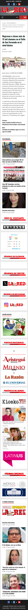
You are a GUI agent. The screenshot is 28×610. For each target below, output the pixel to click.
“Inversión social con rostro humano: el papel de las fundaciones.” (13, 568)
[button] (2, 17)
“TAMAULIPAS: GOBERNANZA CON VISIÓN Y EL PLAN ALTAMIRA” (14, 593)
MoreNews (14, 608)
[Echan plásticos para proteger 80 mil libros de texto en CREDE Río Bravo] (14, 150)
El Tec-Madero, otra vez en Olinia (11, 545)
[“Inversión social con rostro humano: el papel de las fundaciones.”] (14, 557)
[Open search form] (17, 17)
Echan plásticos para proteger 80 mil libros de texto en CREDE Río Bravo (12, 161)
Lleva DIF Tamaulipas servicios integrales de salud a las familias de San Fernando (13, 186)
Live (25, 17)
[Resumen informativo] (14, 200)
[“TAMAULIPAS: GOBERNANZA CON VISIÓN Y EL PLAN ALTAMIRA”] (14, 581)
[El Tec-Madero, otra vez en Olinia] (14, 535)
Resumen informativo (8, 210)
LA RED (4, 49)
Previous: (13, 122)
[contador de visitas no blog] (14, 227)
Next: (13, 130)
